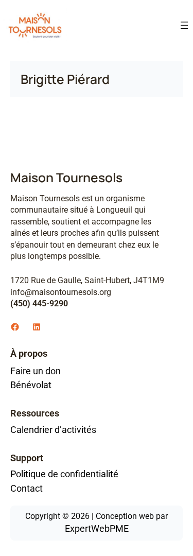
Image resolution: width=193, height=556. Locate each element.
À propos (28, 353)
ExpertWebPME (97, 528)
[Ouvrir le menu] (184, 25)
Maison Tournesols (66, 177)
